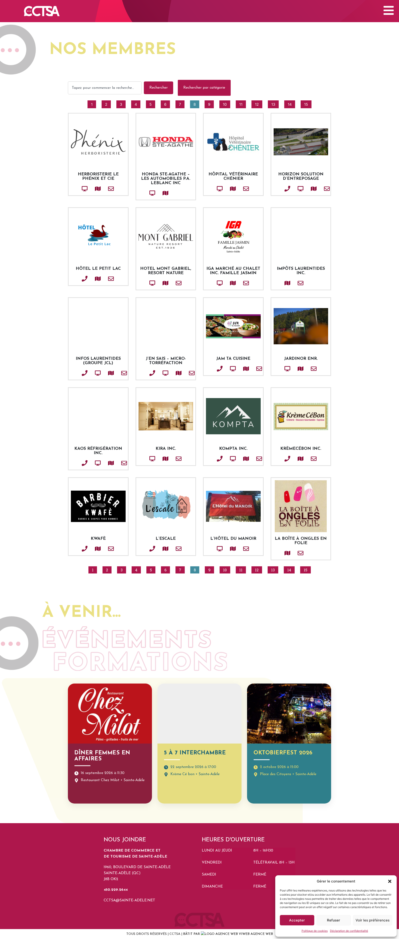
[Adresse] (90, 189)
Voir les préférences (373, 920)
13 (275, 103)
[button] (389, 881)
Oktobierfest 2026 (283, 753)
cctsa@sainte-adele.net (129, 900)
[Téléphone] (280, 189)
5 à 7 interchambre (195, 753)
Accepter (297, 920)
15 (307, 103)
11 (242, 103)
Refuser (333, 920)
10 (226, 103)
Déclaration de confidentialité (349, 931)
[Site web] (77, 189)
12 (258, 103)
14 (291, 103)
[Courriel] (103, 189)
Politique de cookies (315, 931)
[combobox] (105, 87)
